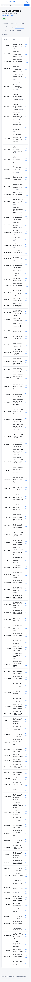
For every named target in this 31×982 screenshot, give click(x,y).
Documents (19, 27)
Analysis (5, 30)
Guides (13, 978)
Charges (11, 27)
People (13, 23)
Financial (22, 23)
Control (5, 27)
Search (26, 5)
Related (19, 30)
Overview (5, 23)
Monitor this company (8, 15)
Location (12, 30)
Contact (25, 978)
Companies (8, 2)
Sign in (27, 2)
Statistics (8, 978)
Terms (21, 978)
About (17, 978)
